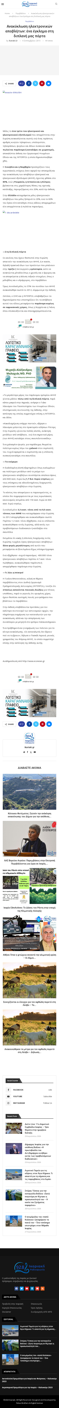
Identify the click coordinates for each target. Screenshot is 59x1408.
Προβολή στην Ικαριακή (12, 1304)
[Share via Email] (48, 83)
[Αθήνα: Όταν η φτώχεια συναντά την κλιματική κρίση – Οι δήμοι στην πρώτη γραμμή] (29, 933)
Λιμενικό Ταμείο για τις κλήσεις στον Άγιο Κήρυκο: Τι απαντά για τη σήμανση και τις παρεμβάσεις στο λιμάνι (39, 1174)
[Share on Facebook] (29, 83)
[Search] (56, 4)
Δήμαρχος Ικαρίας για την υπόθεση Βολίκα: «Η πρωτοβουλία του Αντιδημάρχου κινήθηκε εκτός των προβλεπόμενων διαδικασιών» (38, 1151)
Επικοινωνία (36, 1304)
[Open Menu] (2, 4)
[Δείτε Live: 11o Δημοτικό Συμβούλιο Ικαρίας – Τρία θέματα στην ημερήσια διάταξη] (14, 1128)
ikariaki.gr (13, 40)
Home (7, 13)
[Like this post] (22, 83)
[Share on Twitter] (35, 83)
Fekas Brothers (22, 1403)
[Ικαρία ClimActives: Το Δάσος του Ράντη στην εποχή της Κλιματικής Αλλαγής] (29, 886)
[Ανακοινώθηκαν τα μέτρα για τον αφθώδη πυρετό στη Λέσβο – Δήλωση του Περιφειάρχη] (29, 1027)
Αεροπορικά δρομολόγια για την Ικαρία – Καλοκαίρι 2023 (27, 1387)
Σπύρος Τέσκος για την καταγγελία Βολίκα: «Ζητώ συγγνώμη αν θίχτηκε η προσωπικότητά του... (37, 1343)
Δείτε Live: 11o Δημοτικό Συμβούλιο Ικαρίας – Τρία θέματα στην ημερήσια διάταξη (37, 1128)
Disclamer (6, 1312)
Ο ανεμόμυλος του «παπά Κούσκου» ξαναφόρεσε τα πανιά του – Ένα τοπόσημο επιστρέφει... (35, 1358)
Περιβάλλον (21, 13)
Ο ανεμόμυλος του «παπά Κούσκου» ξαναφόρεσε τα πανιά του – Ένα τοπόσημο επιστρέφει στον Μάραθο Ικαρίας (37, 1223)
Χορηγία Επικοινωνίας (12, 1308)
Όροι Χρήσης (36, 1308)
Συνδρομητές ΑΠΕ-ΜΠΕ (41, 1312)
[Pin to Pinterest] (42, 83)
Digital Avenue (37, 1403)
